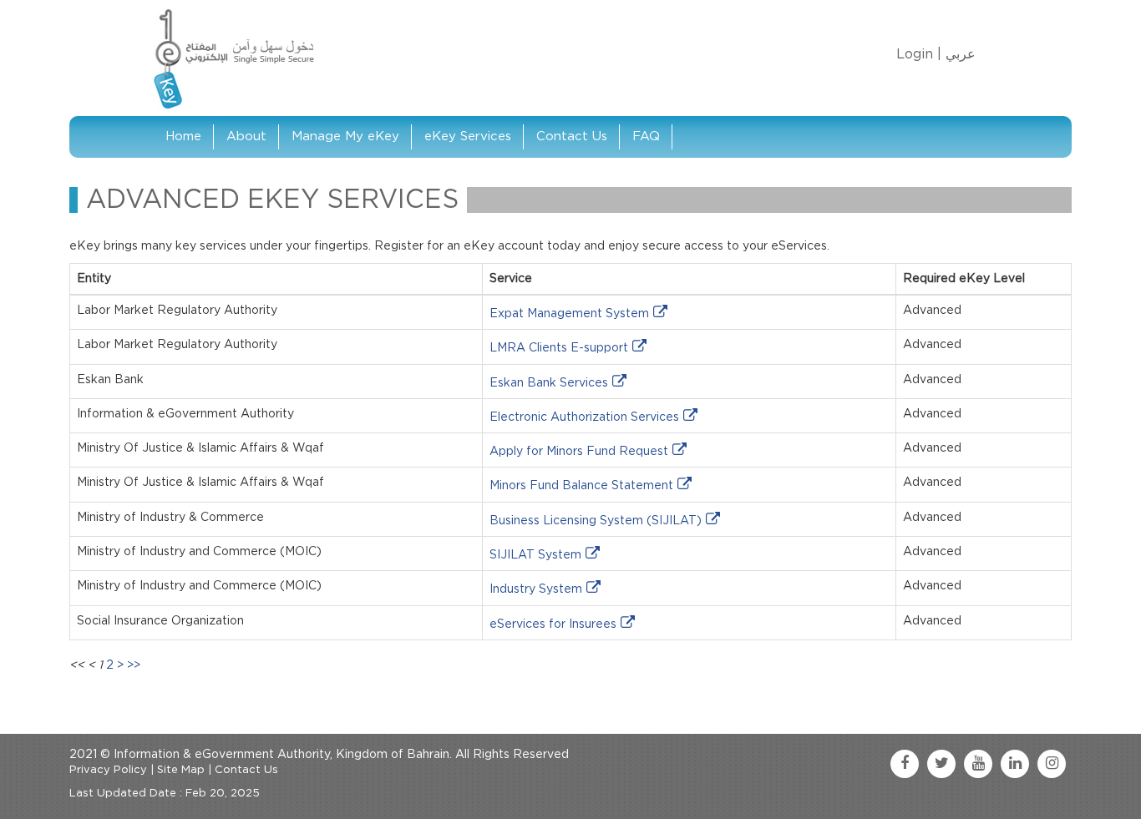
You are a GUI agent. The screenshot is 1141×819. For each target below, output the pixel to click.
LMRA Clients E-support (558, 348)
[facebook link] (904, 764)
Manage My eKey (345, 136)
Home (183, 136)
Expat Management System (569, 314)
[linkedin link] (1015, 764)
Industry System (535, 589)
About (246, 136)
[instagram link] (1051, 764)
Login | (918, 54)
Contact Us (571, 136)
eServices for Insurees (552, 624)
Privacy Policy (108, 770)
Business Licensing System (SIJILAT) (595, 521)
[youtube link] (978, 764)
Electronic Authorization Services (584, 417)
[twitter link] (941, 764)
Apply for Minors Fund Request (578, 452)
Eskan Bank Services (548, 383)
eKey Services (467, 136)
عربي (961, 54)
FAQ (646, 136)
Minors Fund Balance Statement (581, 486)
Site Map (181, 770)
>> (133, 665)
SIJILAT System (535, 555)
